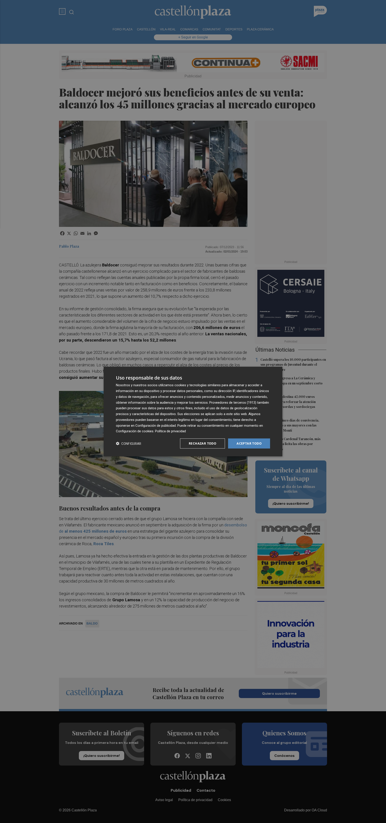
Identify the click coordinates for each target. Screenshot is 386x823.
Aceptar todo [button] (249, 443)
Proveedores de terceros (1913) (232, 402)
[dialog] (193, 411)
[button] (128, 443)
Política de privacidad (170, 431)
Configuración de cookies (134, 431)
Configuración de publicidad (155, 425)
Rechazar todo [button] (202, 443)
